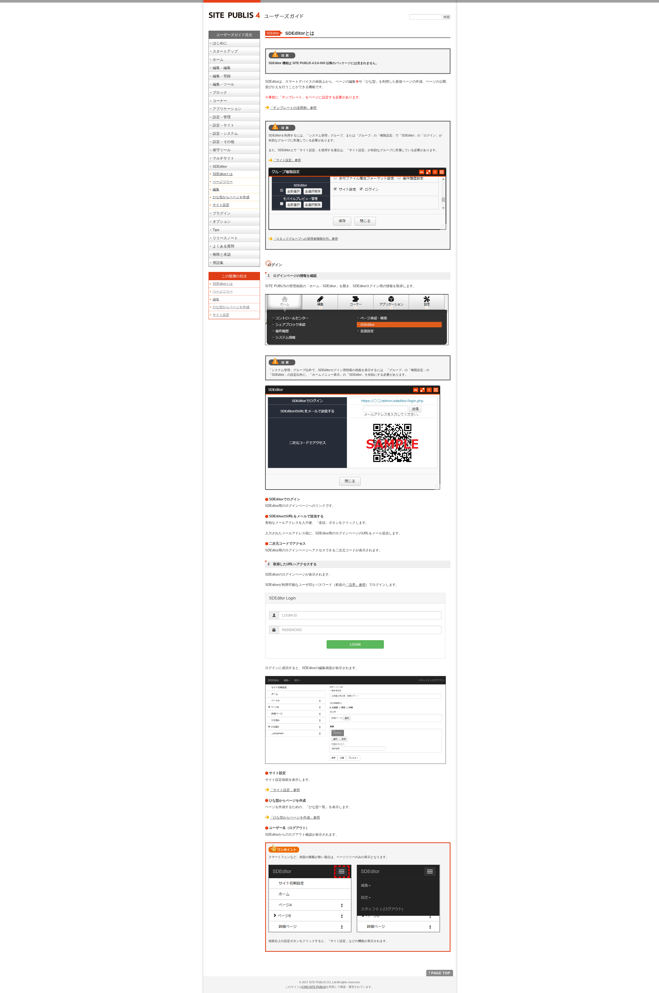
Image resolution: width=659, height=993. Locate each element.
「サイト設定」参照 (287, 160)
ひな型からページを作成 (231, 197)
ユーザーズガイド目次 (234, 35)
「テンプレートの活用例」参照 (293, 108)
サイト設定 (221, 205)
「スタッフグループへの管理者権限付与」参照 (305, 238)
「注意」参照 (355, 585)
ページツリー (223, 182)
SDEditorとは (223, 174)
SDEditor (272, 33)
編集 (216, 189)
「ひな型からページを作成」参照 (295, 817)
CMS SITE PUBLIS (314, 986)
